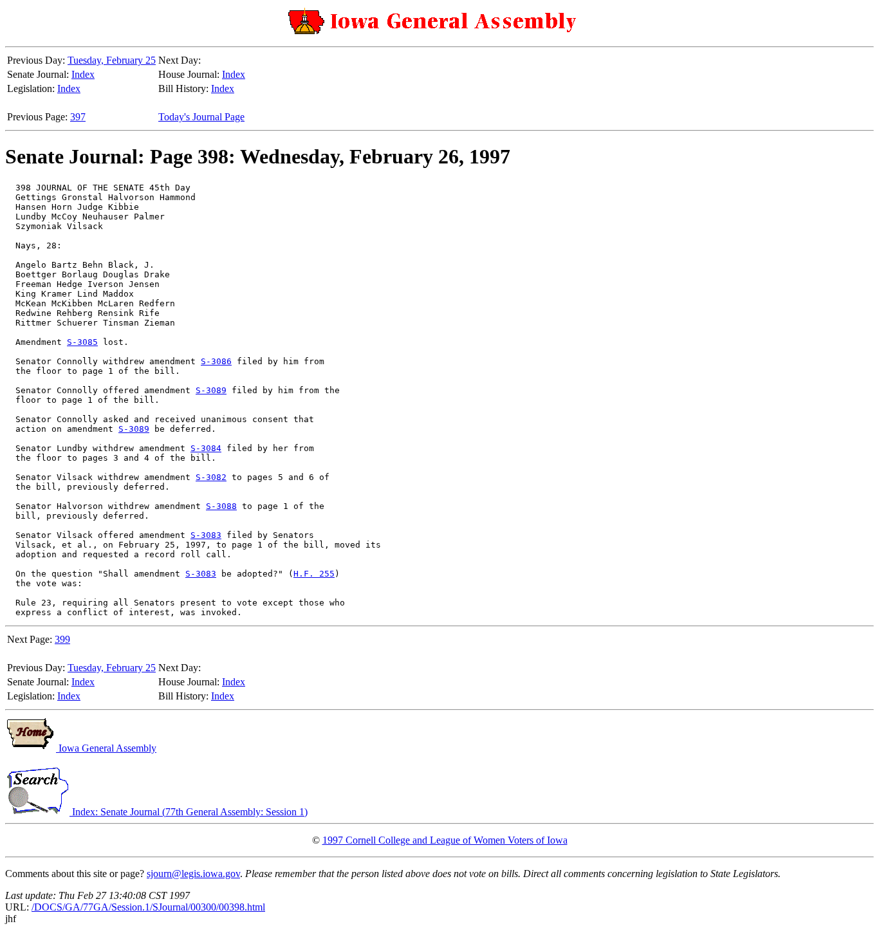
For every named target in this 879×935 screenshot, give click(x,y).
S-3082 (211, 477)
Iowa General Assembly (106, 748)
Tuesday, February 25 (112, 60)
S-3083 (205, 535)
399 (62, 639)
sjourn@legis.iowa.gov (193, 873)
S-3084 (205, 448)
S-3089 (211, 390)
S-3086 (216, 361)
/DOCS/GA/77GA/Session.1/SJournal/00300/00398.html (148, 907)
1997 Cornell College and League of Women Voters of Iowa (445, 840)
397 (78, 116)
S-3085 (82, 342)
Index (83, 74)
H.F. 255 (314, 574)
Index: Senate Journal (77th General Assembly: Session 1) (188, 811)
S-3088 (221, 506)
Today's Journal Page (201, 116)
